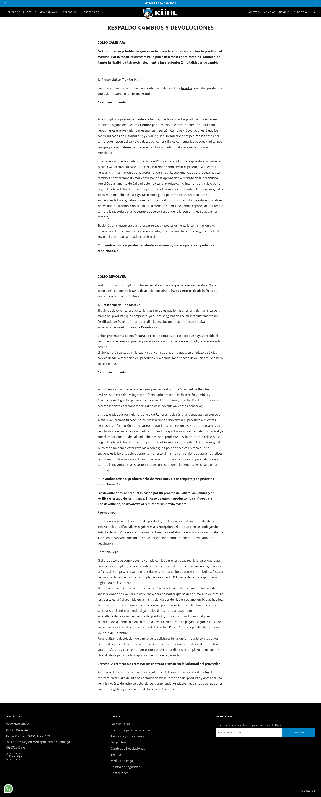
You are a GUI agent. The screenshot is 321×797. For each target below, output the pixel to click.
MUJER (28, 12)
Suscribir (298, 732)
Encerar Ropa (93, 12)
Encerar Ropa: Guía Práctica (130, 730)
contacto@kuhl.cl (18, 724)
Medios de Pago (122, 761)
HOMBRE (11, 12)
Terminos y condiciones (127, 736)
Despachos (118, 742)
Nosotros (254, 12)
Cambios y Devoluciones (128, 748)
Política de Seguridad (125, 767)
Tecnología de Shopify (286, 790)
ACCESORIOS (69, 12)
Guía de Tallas (120, 724)
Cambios (269, 12)
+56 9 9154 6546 (17, 730)
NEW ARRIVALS (48, 12)
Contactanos (120, 773)
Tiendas (284, 12)
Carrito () (301, 12)
